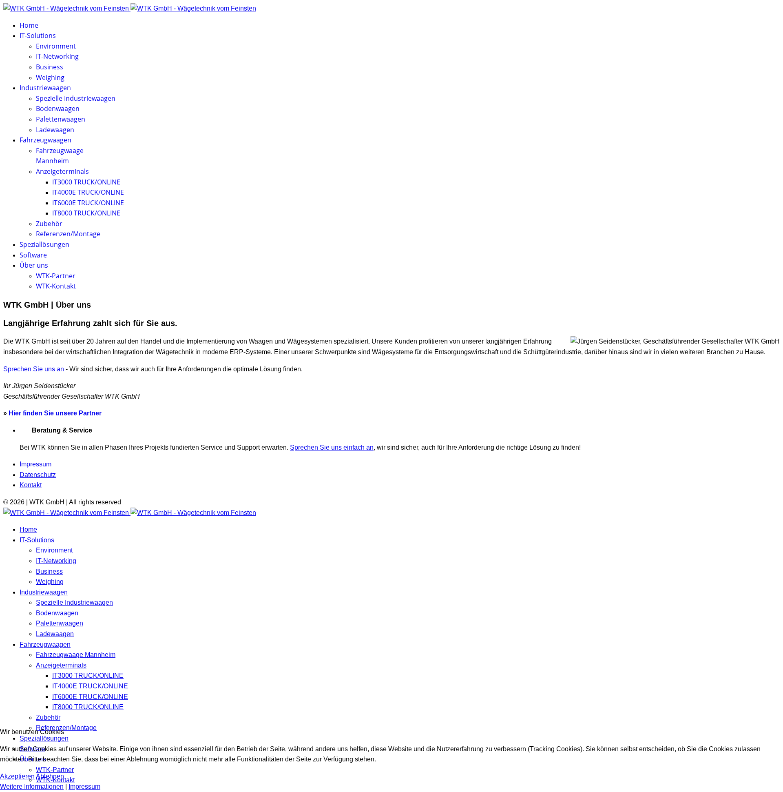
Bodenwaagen (58, 108)
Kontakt (31, 484)
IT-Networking (57, 56)
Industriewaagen (45, 87)
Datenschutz (38, 474)
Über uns (34, 265)
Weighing (50, 77)
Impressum (35, 464)
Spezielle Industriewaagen (75, 98)
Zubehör (49, 223)
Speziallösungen (44, 244)
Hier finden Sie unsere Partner (55, 413)
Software (33, 255)
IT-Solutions (38, 35)
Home (29, 25)
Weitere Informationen (32, 786)
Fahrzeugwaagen (45, 139)
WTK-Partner (55, 275)
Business (49, 66)
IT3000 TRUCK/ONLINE (86, 181)
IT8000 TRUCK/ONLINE (86, 213)
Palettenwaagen (60, 119)
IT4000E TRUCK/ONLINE (88, 192)
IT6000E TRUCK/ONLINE (88, 202)
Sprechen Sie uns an (33, 369)
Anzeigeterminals (62, 171)
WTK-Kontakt (56, 286)
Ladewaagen (55, 129)
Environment (56, 46)
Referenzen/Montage (68, 233)
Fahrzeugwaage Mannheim (75, 654)
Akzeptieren (17, 776)
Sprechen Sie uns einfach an (332, 447)
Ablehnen (50, 776)
